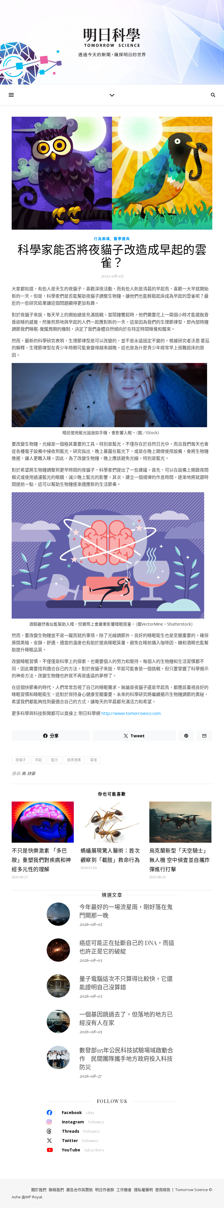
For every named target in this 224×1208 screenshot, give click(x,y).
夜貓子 (20, 759)
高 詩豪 (29, 773)
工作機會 (124, 1189)
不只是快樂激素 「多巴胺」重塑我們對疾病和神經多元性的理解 (41, 860)
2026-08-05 (90, 924)
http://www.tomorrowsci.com (131, 713)
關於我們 (38, 1189)
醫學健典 (122, 238)
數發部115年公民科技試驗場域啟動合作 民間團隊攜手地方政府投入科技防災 (126, 1058)
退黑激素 (74, 759)
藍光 (54, 759)
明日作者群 (104, 1189)
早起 (38, 759)
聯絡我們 (56, 1189)
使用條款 (162, 1189)
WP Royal (33, 1197)
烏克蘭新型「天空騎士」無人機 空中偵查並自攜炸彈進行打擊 (179, 860)
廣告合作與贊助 (79, 1189)
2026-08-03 (90, 960)
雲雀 (93, 759)
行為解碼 (102, 238)
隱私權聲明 (143, 1189)
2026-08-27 (90, 1076)
